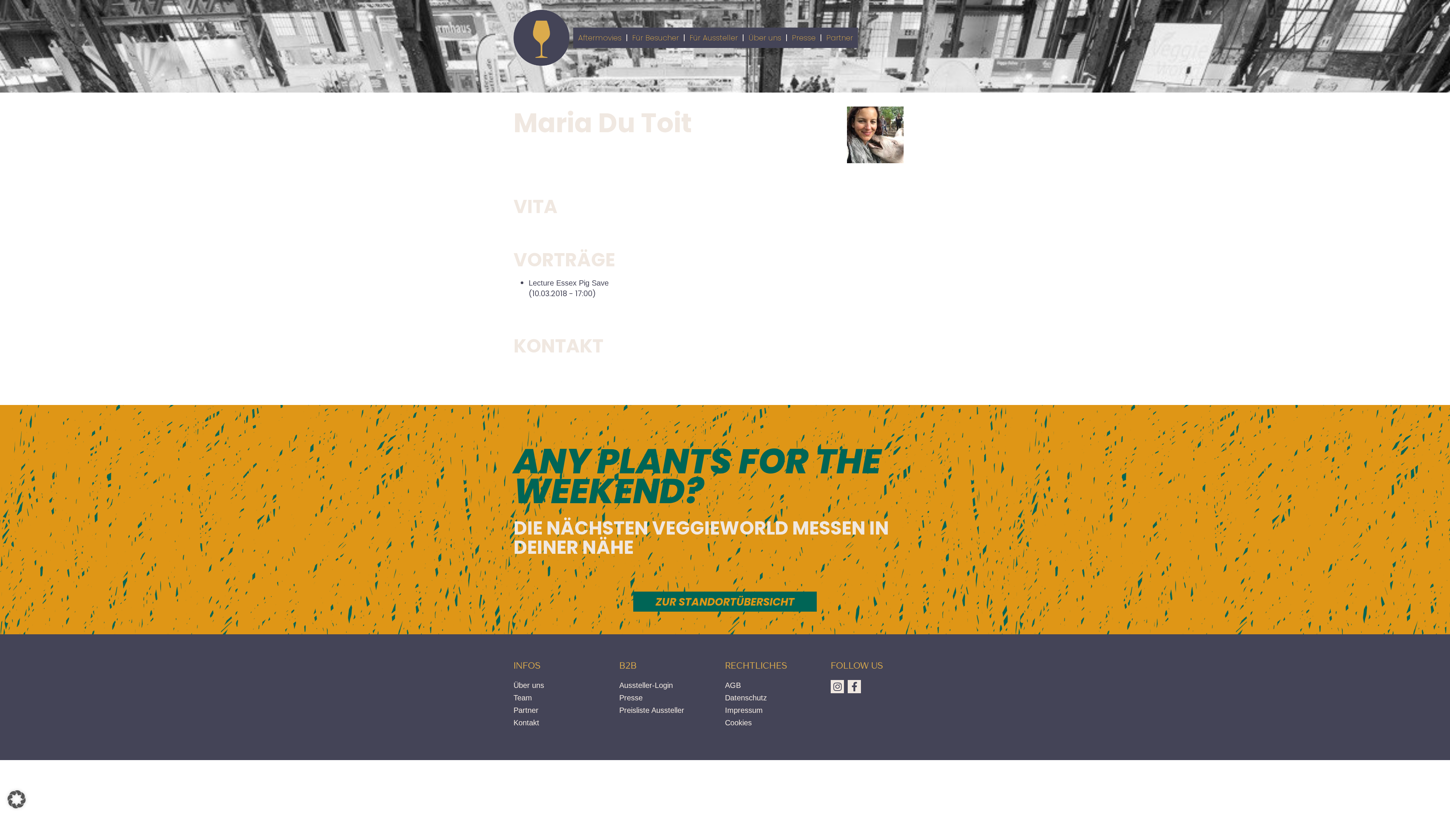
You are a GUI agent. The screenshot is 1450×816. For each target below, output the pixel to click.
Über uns (764, 37)
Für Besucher (655, 37)
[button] (16, 799)
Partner (839, 37)
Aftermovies (600, 37)
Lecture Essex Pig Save (569, 283)
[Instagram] (837, 686)
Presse (804, 37)
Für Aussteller (714, 37)
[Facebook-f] (854, 686)
